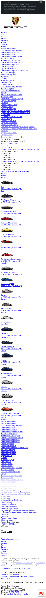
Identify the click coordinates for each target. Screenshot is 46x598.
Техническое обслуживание (11, 95)
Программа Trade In (8, 68)
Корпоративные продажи (10, 60)
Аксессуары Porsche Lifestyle (12, 99)
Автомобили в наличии (10, 52)
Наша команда (6, 119)
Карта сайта (5, 578)
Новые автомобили (8, 48)
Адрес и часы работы (9, 133)
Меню (3, 46)
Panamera (4, 337)
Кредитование (6, 77)
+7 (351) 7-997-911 (11, 143)
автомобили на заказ (24, 563)
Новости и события (8, 121)
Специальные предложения (11, 50)
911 (2, 250)
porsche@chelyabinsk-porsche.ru (18, 594)
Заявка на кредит (7, 81)
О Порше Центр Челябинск (11, 117)
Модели (4, 32)
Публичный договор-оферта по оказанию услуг (19, 129)
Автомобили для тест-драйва (12, 56)
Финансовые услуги (8, 75)
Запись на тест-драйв (9, 58)
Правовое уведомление (10, 574)
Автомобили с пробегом (10, 64)
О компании (5, 115)
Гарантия (4, 103)
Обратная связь (7, 135)
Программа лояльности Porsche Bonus (15, 113)
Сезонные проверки (8, 109)
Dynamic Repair (7, 107)
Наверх (3, 555)
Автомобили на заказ (9, 54)
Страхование (6, 83)
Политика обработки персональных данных (17, 127)
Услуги (3, 93)
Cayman (4, 543)
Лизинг (4, 79)
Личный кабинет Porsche (10, 91)
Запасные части (7, 97)
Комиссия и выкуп (8, 73)
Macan (3, 364)
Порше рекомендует (8, 101)
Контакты (4, 131)
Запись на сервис (7, 89)
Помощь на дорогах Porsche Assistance (15, 111)
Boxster (3, 541)
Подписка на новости (9, 123)
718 (2, 191)
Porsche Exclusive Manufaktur (12, 62)
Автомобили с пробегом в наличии (14, 71)
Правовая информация (9, 125)
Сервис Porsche (7, 85)
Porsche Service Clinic (9, 105)
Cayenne (4, 391)
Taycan (3, 299)
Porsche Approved (7, 66)
